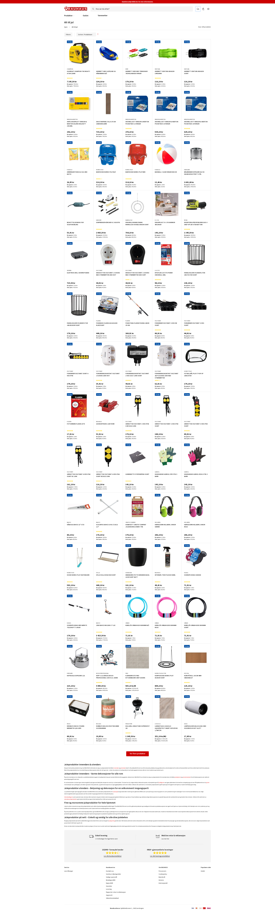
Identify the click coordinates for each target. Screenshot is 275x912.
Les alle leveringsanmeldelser (160, 856)
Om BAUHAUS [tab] (163, 867)
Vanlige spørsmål (111, 877)
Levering (109, 889)
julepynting (112, 821)
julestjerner (178, 777)
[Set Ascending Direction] (98, 35)
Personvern (162, 871)
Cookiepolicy (163, 874)
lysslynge (115, 791)
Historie (161, 880)
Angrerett (109, 895)
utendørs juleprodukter (70, 799)
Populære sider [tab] (206, 867)
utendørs (123, 768)
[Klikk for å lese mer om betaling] (201, 908)
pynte (207, 782)
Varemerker (102, 15)
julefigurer (161, 782)
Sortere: (80, 34)
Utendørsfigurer (68, 797)
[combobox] (141, 9)
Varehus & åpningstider (113, 874)
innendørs (116, 768)
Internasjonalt (163, 883)
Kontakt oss (110, 871)
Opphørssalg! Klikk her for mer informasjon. (137, 2)
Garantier (109, 886)
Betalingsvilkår (110, 880)
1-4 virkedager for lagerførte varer (106, 839)
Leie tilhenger (68, 871)
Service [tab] (66, 867)
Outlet (85, 16)
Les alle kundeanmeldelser (112, 856)
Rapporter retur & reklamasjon (116, 892)
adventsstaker (187, 777)
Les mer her (165, 839)
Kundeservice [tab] (110, 867)
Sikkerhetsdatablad (112, 898)
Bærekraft (162, 877)
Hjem (65, 27)
